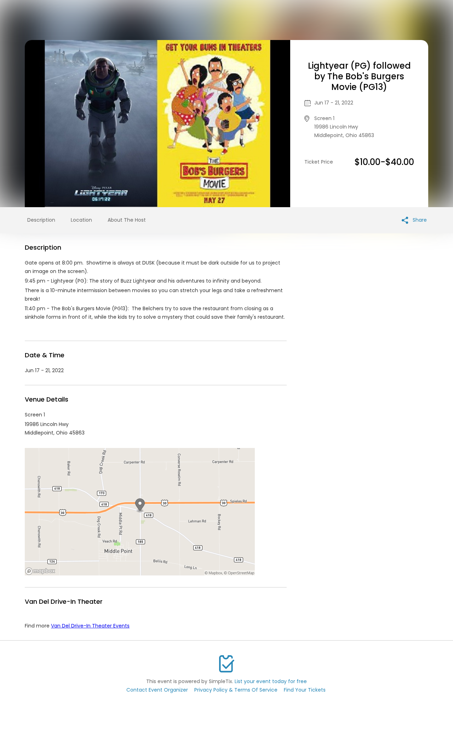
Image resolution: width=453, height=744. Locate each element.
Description (41, 219)
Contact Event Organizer (157, 689)
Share (419, 219)
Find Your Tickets (305, 689)
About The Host (127, 219)
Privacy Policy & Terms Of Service (235, 689)
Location (81, 219)
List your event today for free (271, 681)
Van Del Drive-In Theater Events (90, 625)
